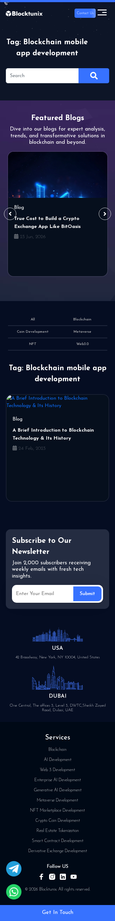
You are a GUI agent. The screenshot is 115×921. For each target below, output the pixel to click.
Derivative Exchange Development (57, 851)
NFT (32, 344)
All (33, 319)
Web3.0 (82, 344)
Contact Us (85, 13)
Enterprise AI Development (57, 780)
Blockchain (82, 319)
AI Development (57, 760)
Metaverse (82, 332)
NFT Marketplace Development (57, 810)
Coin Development (32, 332)
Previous (10, 214)
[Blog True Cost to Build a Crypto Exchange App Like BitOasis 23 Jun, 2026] (57, 175)
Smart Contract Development (57, 841)
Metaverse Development (57, 800)
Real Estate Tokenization (57, 831)
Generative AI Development (58, 790)
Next (105, 214)
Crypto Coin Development (57, 820)
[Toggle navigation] (102, 13)
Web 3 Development (57, 770)
